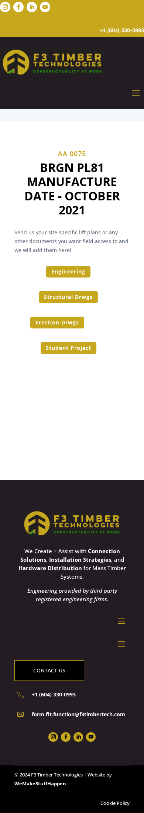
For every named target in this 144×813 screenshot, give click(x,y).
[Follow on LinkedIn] (32, 7)
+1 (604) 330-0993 (122, 30)
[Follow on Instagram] (5, 7)
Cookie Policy (115, 803)
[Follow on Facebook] (18, 7)
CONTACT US (49, 670)
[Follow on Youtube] (45, 7)
